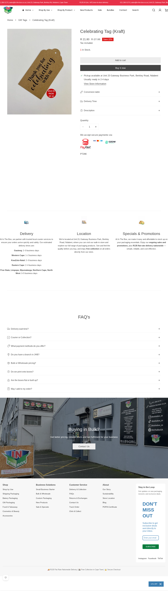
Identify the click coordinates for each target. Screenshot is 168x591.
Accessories (8, 516)
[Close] (160, 584)
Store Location (109, 498)
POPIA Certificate (110, 507)
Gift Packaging (9, 502)
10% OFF (154, 584)
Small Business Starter (45, 489)
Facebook (152, 558)
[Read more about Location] (84, 222)
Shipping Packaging (11, 494)
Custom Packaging (44, 498)
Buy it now (120, 68)
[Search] (154, 10)
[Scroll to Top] (163, 577)
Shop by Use (8, 489)
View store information (95, 84)
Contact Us (84, 446)
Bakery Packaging (10, 498)
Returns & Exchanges (78, 498)
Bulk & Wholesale (43, 494)
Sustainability (108, 494)
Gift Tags (22, 20)
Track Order (74, 507)
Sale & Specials (42, 507)
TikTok (160, 558)
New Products (42, 502)
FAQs (71, 494)
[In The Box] (8, 10)
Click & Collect (75, 511)
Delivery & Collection (77, 489)
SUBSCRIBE (151, 547)
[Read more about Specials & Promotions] (141, 222)
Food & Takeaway (10, 507)
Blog (104, 502)
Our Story (107, 489)
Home (10, 20)
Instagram (142, 558)
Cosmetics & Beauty (11, 511)
